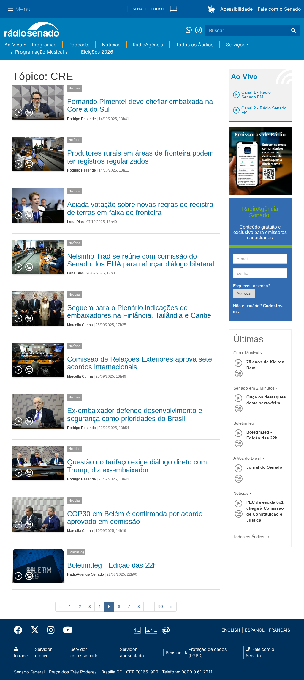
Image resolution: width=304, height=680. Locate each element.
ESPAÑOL (255, 629)
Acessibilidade (236, 9)
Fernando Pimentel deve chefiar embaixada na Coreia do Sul (140, 105)
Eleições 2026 (97, 52)
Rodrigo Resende (81, 119)
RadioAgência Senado (85, 574)
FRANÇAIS (279, 629)
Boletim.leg (76, 552)
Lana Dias (75, 222)
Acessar (244, 293)
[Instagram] (198, 30)
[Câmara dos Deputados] (138, 630)
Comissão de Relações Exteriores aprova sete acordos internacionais (139, 363)
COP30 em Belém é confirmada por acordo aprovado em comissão (134, 517)
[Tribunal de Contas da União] (165, 630)
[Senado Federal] (152, 9)
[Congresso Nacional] (151, 630)
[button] (213, 9)
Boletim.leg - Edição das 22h (112, 565)
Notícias (111, 45)
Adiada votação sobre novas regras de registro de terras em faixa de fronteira (140, 208)
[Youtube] (65, 630)
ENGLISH (230, 629)
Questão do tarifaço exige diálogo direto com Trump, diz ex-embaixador (137, 466)
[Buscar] (294, 30)
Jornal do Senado (264, 467)
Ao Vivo (13, 45)
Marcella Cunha (80, 325)
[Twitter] (34, 630)
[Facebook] (20, 630)
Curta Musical (246, 353)
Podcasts (79, 45)
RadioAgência (148, 45)
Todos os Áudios (194, 45)
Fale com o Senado (279, 9)
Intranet (21, 655)
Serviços (235, 45)
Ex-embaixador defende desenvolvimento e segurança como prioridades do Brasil (134, 414)
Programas (44, 45)
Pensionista (177, 652)
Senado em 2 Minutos (254, 388)
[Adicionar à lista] (29, 112)
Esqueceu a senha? (251, 285)
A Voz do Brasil (247, 458)
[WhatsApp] (190, 30)
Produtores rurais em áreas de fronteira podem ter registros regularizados (140, 157)
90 (160, 606)
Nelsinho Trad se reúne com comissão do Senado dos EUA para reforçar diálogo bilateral (140, 260)
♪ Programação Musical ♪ (39, 52)
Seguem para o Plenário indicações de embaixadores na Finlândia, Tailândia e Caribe (139, 311)
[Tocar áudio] (18, 112)
